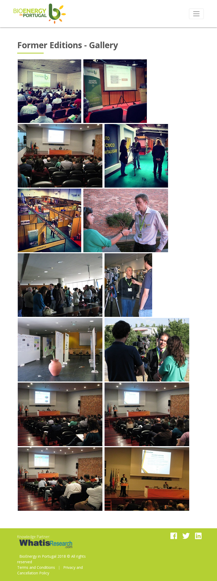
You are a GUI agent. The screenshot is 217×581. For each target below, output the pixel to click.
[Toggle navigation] (196, 13)
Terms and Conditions (36, 567)
